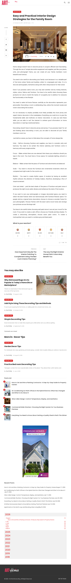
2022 (7, 542)
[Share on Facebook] (6, 40)
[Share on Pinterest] (6, 50)
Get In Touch (62, 579)
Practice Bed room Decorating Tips (20, 364)
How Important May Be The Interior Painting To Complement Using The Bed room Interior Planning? (25, 255)
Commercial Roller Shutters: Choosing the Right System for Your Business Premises (37, 408)
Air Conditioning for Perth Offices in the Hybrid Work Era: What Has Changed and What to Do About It (38, 392)
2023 (7, 539)
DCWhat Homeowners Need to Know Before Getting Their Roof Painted (25, 504)
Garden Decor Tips (12, 346)
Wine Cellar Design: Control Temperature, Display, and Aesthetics (35, 399)
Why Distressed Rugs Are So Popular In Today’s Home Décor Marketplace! (18, 282)
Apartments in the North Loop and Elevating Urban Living (21, 507)
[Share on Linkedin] (6, 56)
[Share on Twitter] (6, 45)
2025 (7, 532)
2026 (7, 514)
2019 (7, 553)
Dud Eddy (34, 56)
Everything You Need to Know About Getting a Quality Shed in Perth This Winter (39, 415)
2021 (7, 546)
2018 (7, 557)
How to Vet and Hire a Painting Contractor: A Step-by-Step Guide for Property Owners (39, 384)
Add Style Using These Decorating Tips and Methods (27, 303)
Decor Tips (17, 12)
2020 (7, 549)
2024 (7, 535)
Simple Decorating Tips (14, 319)
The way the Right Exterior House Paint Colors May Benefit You (53, 254)
